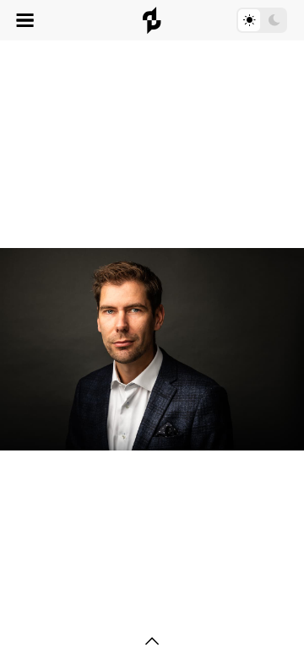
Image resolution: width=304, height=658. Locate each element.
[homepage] (152, 20)
